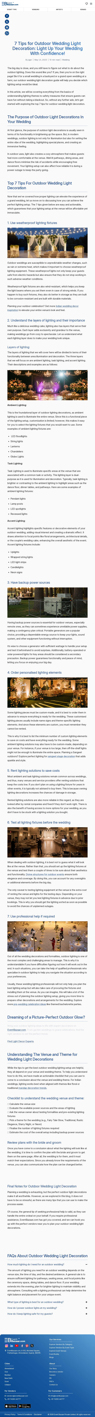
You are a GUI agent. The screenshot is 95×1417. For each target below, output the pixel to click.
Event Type (11, 9)
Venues (83, 9)
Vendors (35, 9)
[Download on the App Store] (11, 1406)
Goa (6, 1372)
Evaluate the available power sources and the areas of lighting (42, 1108)
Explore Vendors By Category (60, 1344)
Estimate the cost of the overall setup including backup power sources (46, 1132)
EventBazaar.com (16, 1029)
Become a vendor (56, 1372)
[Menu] (91, 4)
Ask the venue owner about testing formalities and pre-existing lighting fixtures (45, 1114)
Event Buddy (54, 1354)
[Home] (10, 3)
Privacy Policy (10, 1414)
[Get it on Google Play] (24, 1406)
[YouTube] (17, 1346)
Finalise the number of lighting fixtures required (34, 1128)
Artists (59, 9)
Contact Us (53, 1385)
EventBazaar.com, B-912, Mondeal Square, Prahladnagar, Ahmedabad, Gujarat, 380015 (23, 1352)
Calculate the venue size (22, 1104)
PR (50, 1378)
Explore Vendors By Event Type (61, 1348)
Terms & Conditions (24, 1414)
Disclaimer (38, 1414)
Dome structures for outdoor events (45, 874)
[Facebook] (22, 1346)
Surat (7, 1381)
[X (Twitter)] (32, 1346)
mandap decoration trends (32, 1088)
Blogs (51, 1357)
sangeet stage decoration (61, 756)
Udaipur (8, 1385)
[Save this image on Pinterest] (10, 231)
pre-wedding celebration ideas (30, 1004)
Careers (52, 1375)
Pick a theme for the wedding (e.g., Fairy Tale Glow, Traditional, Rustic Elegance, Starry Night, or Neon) (45, 1122)
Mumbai (8, 1375)
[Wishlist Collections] (87, 4)
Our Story (53, 1368)
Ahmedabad (9, 1368)
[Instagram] (6, 1346)
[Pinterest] (27, 1346)
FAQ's (51, 1381)
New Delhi (8, 1378)
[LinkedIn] (11, 1346)
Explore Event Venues (57, 1351)
